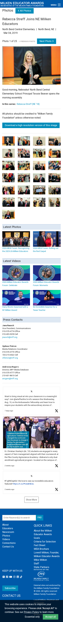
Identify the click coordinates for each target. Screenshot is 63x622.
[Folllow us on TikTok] (21, 576)
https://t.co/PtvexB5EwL (23, 484)
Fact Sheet (39, 545)
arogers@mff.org (10, 378)
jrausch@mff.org (9, 337)
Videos (6, 539)
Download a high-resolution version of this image (31, 125)
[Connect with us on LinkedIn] (18, 576)
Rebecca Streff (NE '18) (28, 104)
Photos (6, 535)
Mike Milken (40, 559)
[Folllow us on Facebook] (7, 576)
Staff (36, 563)
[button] (31, 401)
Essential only (32, 616)
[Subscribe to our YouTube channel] (11, 576)
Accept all (50, 616)
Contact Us (8, 546)
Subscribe (10, 588)
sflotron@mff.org (10, 358)
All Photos (25, 10)
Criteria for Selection (45, 541)
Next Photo (45, 41)
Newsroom (8, 532)
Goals (37, 538)
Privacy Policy (31, 612)
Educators (7, 528)
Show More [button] (31, 499)
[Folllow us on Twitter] (4, 576)
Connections (9, 543)
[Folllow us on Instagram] (14, 576)
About (5, 524)
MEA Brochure (41, 548)
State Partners (41, 567)
